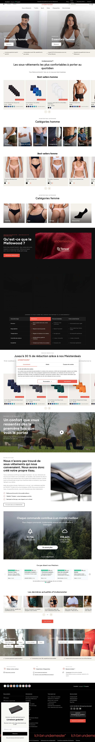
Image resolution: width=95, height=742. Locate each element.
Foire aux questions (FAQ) (32, 723)
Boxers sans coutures (53, 700)
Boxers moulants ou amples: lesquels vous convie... (33, 609)
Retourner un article (10, 672)
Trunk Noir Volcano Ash (74, 102)
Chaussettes (56, 8)
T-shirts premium (52, 702)
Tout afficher (47, 621)
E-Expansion (36, 740)
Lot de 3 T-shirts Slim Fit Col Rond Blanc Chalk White (57, 103)
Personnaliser (46, 381)
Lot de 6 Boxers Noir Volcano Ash (11, 102)
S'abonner (86, 642)
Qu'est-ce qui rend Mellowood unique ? (44, 674)
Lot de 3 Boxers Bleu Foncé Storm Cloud (13, 399)
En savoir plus (47, 547)
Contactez (68, 672)
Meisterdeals (20, 646)
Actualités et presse (30, 724)
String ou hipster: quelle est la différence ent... (13, 609)
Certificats (28, 702)
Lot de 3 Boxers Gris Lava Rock (33, 399)
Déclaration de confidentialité (48, 740)
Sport (42, 8)
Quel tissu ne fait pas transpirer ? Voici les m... (72, 609)
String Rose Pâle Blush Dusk (10, 179)
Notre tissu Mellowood (31, 698)
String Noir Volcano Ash (31, 179)
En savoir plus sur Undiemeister (14, 504)
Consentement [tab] (26, 364)
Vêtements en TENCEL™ (53, 698)
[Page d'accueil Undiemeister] (47, 4)
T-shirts (36, 8)
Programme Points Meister (32, 717)
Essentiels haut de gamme (54, 705)
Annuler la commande (78, 720)
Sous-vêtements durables (54, 696)
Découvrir (8, 44)
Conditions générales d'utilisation (65, 740)
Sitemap (78, 740)
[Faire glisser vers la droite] (49, 111)
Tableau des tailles (30, 703)
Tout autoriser (67, 381)
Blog (67, 1)
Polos (48, 8)
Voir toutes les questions (41, 672)
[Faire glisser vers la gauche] (45, 111)
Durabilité (28, 700)
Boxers (7, 698)
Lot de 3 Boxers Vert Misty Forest (55, 399)
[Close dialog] (27, 704)
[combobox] (79, 4)
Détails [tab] (47, 364)
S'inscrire (15, 733)
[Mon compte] (90, 4)
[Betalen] (17, 686)
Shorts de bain (66, 8)
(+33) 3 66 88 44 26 (75, 706)
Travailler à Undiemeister (31, 726)
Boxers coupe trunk (10, 700)
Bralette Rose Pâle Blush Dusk (76, 179)
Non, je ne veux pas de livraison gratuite (15, 737)
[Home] (3, 4)
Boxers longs (51, 703)
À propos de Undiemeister (32, 696)
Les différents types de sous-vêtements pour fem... (53, 609)
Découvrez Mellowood (12, 255)
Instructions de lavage (31, 705)
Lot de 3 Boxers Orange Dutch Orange (78, 399)
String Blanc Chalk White (53, 179)
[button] (92, 4)
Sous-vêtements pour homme (55, 707)
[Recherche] (69, 4)
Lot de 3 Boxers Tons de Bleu (32, 102)
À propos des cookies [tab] (68, 364)
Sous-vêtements (26, 8)
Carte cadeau (72, 1)
